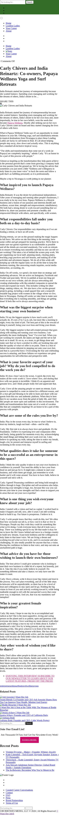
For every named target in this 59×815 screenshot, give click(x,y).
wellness (30, 686)
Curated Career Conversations (19, 790)
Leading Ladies (13, 26)
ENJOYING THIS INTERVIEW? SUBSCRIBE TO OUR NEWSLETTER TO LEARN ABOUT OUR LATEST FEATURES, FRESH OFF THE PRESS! (30, 678)
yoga (36, 686)
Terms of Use (12, 803)
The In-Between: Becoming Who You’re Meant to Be (30, 770)
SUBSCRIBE (29, 740)
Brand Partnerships (14, 800)
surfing (18, 686)
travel (23, 686)
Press (8, 798)
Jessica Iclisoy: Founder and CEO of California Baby (24, 715)
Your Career (11, 28)
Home (8, 23)
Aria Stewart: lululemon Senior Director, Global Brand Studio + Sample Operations (30, 766)
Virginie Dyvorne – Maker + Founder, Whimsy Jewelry (31, 752)
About (8, 31)
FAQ (8, 795)
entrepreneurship (7, 686)
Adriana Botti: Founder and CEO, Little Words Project (24, 720)
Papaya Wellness (15, 123)
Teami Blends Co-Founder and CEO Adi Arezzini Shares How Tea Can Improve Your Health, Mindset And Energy (28, 700)
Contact (9, 792)
